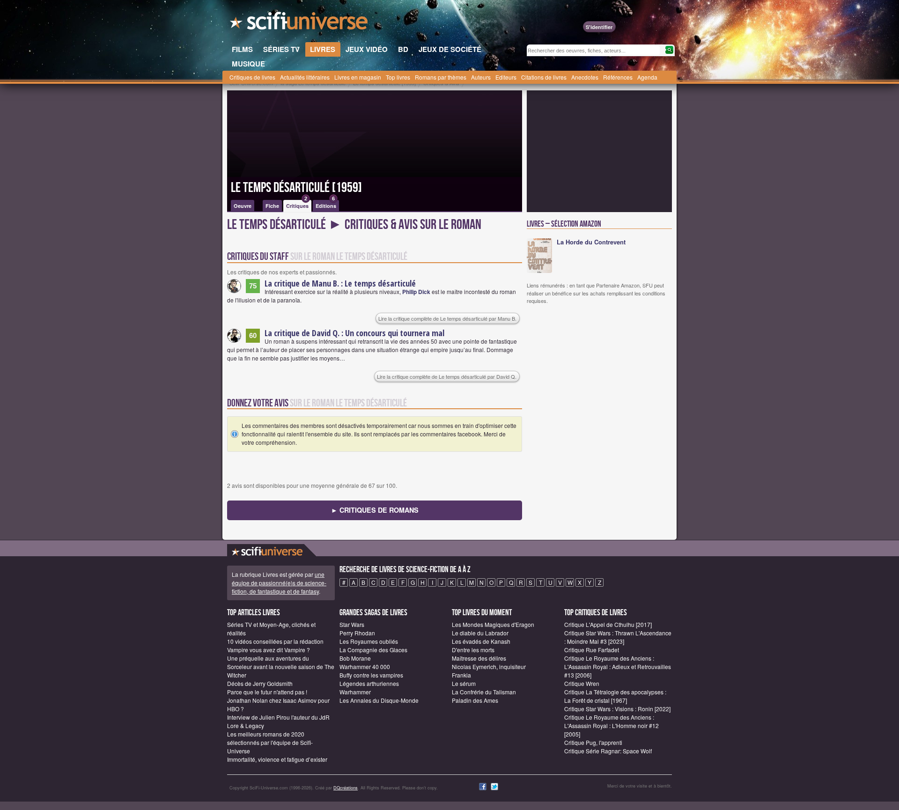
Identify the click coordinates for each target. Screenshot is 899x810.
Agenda (647, 77)
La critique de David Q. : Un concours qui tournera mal (354, 333)
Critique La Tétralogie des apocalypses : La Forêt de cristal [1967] (615, 696)
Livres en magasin (357, 77)
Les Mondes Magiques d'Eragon (493, 624)
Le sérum (464, 683)
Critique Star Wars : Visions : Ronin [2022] (617, 709)
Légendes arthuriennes (369, 683)
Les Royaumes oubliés (368, 641)
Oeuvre (242, 205)
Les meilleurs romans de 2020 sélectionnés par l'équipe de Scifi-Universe (270, 742)
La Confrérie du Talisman (484, 692)
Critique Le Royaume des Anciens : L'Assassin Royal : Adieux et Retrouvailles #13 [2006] (617, 666)
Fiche (272, 205)
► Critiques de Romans (375, 510)
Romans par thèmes (440, 77)
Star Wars (351, 624)
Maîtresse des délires (479, 658)
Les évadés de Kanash (481, 641)
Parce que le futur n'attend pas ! (267, 692)
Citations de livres (544, 77)
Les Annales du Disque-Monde (379, 700)
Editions (326, 204)
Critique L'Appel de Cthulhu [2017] (608, 624)
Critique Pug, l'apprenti (593, 742)
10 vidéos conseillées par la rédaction (275, 641)
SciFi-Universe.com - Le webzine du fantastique (299, 23)
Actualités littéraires (305, 77)
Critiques (297, 204)
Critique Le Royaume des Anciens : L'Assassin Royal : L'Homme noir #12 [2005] (611, 725)
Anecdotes (584, 77)
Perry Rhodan (357, 633)
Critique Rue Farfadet (591, 650)
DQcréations (345, 788)
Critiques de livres (252, 77)
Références (618, 77)
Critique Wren (581, 683)
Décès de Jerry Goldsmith (260, 683)
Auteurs (481, 77)
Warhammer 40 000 (364, 666)
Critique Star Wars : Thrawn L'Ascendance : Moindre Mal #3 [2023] (617, 637)
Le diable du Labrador (480, 633)
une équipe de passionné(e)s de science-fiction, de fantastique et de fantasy (279, 582)
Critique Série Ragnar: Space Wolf (608, 751)
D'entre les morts (473, 650)
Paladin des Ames (475, 700)
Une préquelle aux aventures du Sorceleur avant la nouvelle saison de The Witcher (280, 666)
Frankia (461, 675)
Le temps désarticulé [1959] (296, 187)
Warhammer (355, 692)
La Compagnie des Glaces (373, 650)
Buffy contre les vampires (371, 675)
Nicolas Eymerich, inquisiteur (489, 666)
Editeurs (505, 77)
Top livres (398, 77)
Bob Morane (355, 658)
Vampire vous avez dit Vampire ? (268, 650)
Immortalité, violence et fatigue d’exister (277, 759)
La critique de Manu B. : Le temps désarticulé (340, 283)
